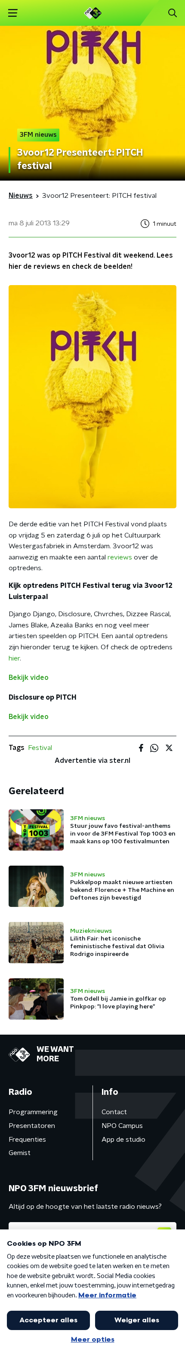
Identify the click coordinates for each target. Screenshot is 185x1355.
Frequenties (27, 1139)
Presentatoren (32, 1125)
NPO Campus (122, 1125)
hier (14, 658)
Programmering (33, 1112)
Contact (114, 1112)
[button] (12, 13)
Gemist (20, 1152)
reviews (120, 557)
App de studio (123, 1139)
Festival (40, 747)
